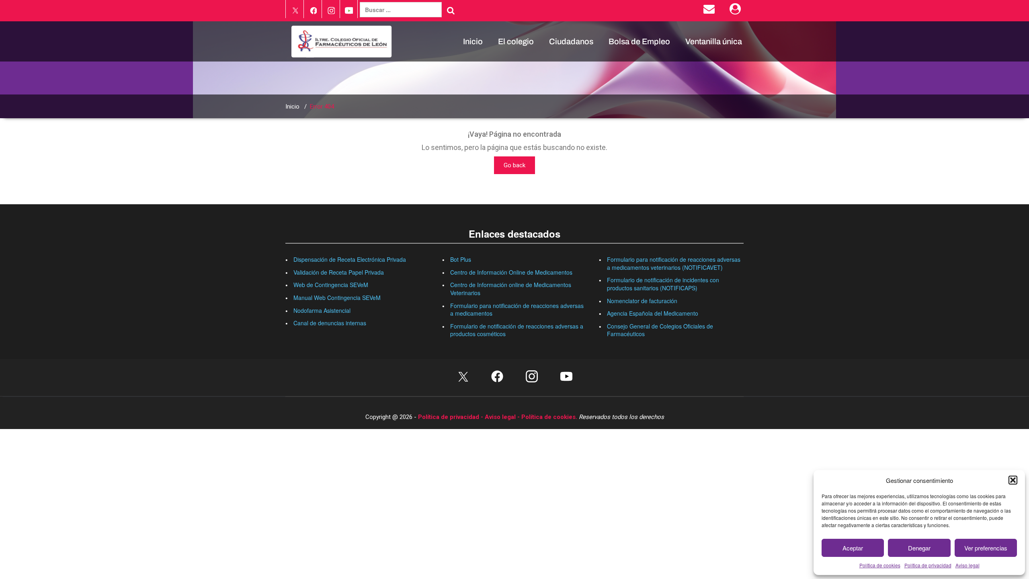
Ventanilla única (713, 41)
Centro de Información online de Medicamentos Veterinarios (510, 289)
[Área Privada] (737, 10)
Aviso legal (967, 565)
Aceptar (852, 548)
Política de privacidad (927, 565)
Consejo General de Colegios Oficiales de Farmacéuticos (660, 330)
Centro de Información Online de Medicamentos (511, 272)
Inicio (473, 41)
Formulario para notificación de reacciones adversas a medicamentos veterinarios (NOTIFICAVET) (673, 263)
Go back (514, 165)
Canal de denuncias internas (329, 323)
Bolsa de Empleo (639, 41)
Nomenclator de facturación (642, 301)
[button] (1013, 480)
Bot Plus (460, 259)
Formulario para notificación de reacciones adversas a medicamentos (517, 310)
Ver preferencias (985, 548)
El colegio (516, 41)
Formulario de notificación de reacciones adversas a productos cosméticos (516, 330)
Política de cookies (879, 565)
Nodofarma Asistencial (322, 310)
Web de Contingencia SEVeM (330, 285)
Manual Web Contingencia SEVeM (337, 298)
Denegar (919, 548)
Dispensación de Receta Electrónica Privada (349, 259)
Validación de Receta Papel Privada (338, 272)
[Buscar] (451, 10)
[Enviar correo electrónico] (710, 10)
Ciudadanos (571, 41)
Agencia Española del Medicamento (652, 313)
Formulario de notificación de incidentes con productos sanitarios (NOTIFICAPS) (663, 284)
